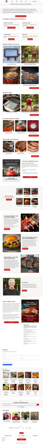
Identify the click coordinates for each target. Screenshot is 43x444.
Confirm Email (22, 358)
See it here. (21, 439)
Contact (30, 437)
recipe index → (22, 406)
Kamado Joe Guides (29, 27)
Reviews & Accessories (11, 27)
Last (21, 354)
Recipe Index (21, 1)
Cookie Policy (3, 439)
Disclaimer (3, 440)
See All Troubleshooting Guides (33, 135)
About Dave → (24, 290)
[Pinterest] (36, 1)
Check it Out (11, 322)
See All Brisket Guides (35, 156)
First (3, 354)
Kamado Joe (12, 1)
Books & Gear (26, 1)
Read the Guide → (25, 248)
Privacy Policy (4, 437)
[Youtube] (35, 1)
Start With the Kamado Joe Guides (20, 16)
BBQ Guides (17, 1)
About (30, 1)
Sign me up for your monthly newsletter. (7, 364)
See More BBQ (9, 199)
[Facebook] (33, 1)
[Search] (38, 404)
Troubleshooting (11, 39)
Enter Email (4, 358)
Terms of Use (3, 438)
